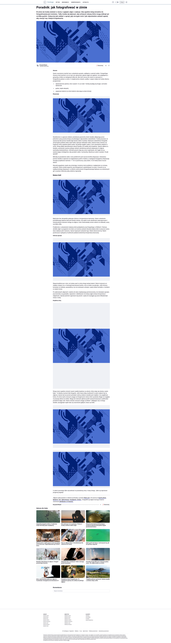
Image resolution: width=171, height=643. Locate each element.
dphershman (65, 499)
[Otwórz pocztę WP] (113, 2)
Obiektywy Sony (67, 618)
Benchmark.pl (65, 2)
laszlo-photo (102, 498)
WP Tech (58, 2)
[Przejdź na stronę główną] (45, 3)
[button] (116, 2)
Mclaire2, (55, 499)
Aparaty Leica (45, 623)
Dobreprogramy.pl (76, 2)
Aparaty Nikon (45, 617)
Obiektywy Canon (68, 615)
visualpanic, (73, 499)
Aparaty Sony (45, 618)
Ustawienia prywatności (103, 631)
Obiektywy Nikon (68, 617)
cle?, (60, 499)
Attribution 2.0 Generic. (66, 501)
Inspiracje (87, 615)
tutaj (68, 640)
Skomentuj (100, 65)
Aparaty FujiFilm (46, 620)
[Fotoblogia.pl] (51, 2)
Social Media (88, 617)
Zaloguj (122, 2)
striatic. (79, 499)
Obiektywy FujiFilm (68, 620)
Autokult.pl (86, 2)
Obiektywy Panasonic (68, 621)
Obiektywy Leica (67, 623)
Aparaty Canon (46, 615)
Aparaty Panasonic (46, 621)
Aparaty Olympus (46, 624)
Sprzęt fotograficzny (89, 620)
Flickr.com (87, 498)
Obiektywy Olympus (68, 624)
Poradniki (87, 618)
